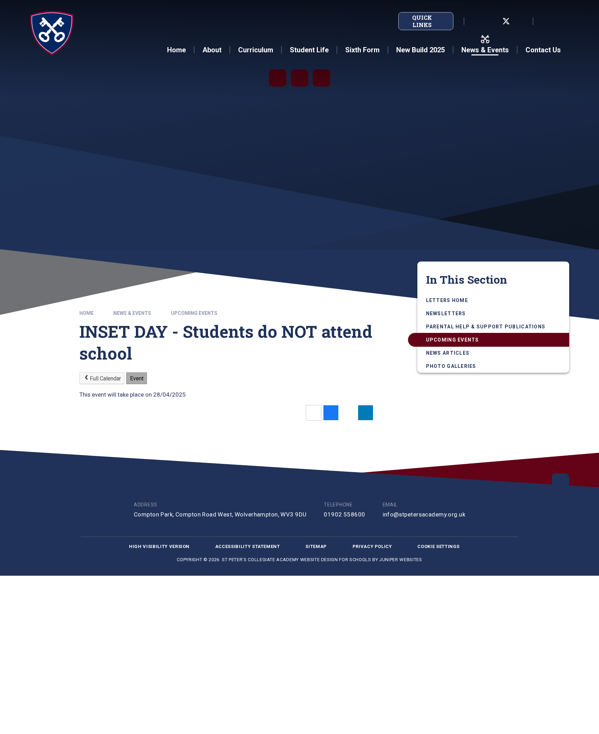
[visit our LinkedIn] (475, 21)
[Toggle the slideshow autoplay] (277, 78)
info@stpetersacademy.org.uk (424, 514)
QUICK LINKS (422, 21)
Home (86, 313)
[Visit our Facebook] (491, 21)
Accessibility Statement (247, 546)
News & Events (132, 313)
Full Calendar (105, 378)
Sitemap (316, 546)
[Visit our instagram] (521, 21)
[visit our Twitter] (506, 21)
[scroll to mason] (560, 482)
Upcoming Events (194, 313)
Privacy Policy (372, 546)
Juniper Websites (400, 559)
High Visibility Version (159, 546)
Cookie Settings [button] (438, 546)
